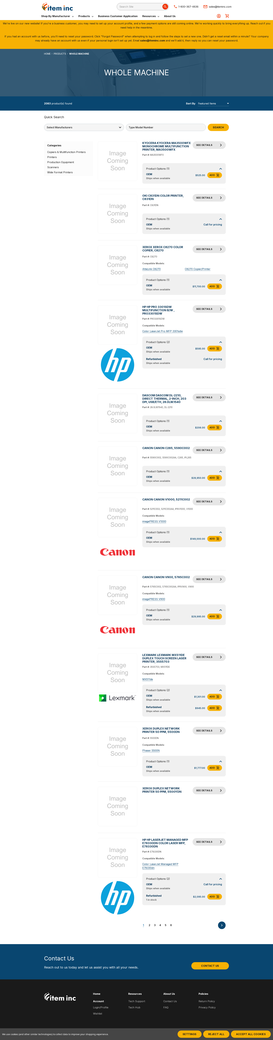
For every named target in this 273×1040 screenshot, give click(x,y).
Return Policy (207, 1001)
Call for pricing (212, 224)
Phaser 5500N (151, 750)
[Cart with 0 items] (227, 16)
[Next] (222, 925)
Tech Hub (134, 1007)
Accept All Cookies (251, 1034)
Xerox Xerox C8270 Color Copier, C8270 (162, 248)
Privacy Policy (207, 1007)
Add (212, 175)
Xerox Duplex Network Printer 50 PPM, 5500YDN (162, 790)
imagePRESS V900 (153, 599)
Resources (149, 16)
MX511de (147, 679)
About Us (170, 16)
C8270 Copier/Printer (197, 269)
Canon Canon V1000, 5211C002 (166, 499)
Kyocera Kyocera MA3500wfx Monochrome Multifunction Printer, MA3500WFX (166, 146)
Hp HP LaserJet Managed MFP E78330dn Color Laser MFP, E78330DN (165, 843)
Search (218, 127)
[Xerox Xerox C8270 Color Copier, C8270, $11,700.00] (117, 265)
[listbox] (213, 103)
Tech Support (136, 1001)
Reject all (216, 1034)
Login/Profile (100, 1007)
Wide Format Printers (60, 172)
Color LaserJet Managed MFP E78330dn (160, 865)
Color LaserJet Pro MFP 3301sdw (162, 331)
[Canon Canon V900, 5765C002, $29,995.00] (117, 595)
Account (98, 1001)
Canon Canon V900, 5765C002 (166, 577)
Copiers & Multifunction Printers (66, 152)
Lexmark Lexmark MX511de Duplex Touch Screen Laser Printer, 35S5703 (164, 658)
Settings (190, 1034)
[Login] (219, 16)
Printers (52, 157)
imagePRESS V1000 (154, 521)
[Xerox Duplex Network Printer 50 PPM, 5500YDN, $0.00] (117, 806)
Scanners (53, 167)
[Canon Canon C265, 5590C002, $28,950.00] (117, 466)
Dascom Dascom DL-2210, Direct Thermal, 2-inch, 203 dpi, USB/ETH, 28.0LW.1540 (164, 399)
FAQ (165, 1007)
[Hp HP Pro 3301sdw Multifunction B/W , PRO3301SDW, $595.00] (117, 325)
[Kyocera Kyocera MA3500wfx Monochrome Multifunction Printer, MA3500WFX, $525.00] (117, 161)
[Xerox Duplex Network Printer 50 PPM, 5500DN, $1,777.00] (117, 746)
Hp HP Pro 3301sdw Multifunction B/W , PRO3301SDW (158, 310)
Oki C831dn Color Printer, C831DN (163, 197)
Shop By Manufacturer (56, 16)
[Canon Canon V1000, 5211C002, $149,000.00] (117, 517)
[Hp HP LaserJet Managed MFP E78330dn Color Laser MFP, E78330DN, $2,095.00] (117, 857)
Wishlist (97, 1013)
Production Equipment (60, 162)
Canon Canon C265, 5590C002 (166, 448)
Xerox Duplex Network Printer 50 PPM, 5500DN (161, 730)
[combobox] (143, 6)
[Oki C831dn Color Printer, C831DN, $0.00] (117, 213)
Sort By (190, 103)
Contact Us (210, 965)
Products (84, 16)
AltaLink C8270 (151, 269)
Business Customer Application (118, 16)
